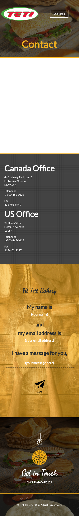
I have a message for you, (39, 353)
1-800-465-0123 (14, 194)
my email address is (39, 333)
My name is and (39, 316)
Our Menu (59, 13)
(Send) (39, 391)
